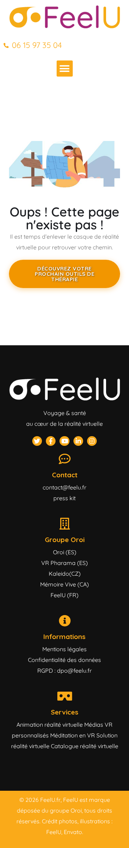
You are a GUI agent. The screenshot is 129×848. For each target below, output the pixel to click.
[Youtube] (64, 441)
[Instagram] (92, 441)
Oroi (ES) (64, 552)
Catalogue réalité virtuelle (84, 746)
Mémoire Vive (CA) (64, 584)
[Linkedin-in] (78, 441)
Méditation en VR (72, 735)
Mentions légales (64, 649)
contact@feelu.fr (64, 487)
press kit (64, 498)
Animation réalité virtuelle (49, 724)
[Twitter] (37, 441)
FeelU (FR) (64, 595)
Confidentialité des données (64, 659)
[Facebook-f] (51, 441)
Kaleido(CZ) (65, 573)
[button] (65, 68)
